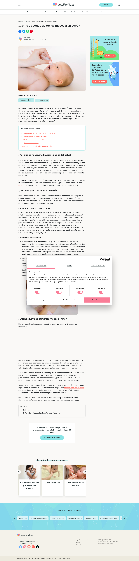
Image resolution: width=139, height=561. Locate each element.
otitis (20, 185)
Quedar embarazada (34, 12)
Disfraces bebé (91, 518)
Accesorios (23, 518)
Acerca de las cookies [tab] (98, 266)
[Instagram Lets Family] (24, 546)
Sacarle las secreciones (31, 143)
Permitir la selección (69, 300)
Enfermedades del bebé (109, 518)
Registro (77, 542)
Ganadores (105, 12)
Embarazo (48, 12)
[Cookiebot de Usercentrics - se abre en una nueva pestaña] (101, 259)
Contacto (78, 544)
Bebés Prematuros (57, 518)
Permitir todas (96, 300)
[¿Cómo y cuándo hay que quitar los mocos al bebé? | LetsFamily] (63, 3)
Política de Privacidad (54, 558)
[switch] (59, 292)
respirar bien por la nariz (74, 388)
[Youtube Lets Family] (29, 546)
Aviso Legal (66, 558)
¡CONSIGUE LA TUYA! (52, 437)
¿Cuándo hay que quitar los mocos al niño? (37, 146)
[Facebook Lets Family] (20, 546)
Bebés (58, 12)
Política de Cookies (38, 558)
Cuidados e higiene (75, 518)
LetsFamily (21, 21)
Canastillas (85, 12)
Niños (66, 12)
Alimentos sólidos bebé (39, 518)
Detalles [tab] (69, 266)
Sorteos (95, 12)
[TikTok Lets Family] (37, 546)
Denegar (42, 300)
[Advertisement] (52, 343)
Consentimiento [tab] (41, 266)
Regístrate (106, 5)
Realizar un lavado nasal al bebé (34, 140)
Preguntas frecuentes (82, 540)
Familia (73, 12)
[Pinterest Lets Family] (33, 546)
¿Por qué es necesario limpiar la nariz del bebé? (39, 133)
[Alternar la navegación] (19, 4)
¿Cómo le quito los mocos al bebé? (34, 137)
